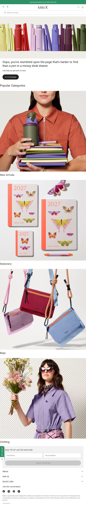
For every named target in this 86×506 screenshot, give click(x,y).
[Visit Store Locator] (8, 6)
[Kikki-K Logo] (43, 7)
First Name (10, 452)
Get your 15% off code (43, 463)
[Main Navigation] (3, 6)
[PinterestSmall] (13, 491)
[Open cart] (82, 7)
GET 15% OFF (2, 451)
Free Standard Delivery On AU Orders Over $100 (43, 2)
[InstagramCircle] (8, 491)
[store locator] (8, 7)
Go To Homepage (10, 77)
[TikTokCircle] (18, 491)
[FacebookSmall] (3, 491)
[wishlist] (77, 7)
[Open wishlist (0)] (77, 7)
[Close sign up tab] (2, 459)
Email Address (49, 452)
